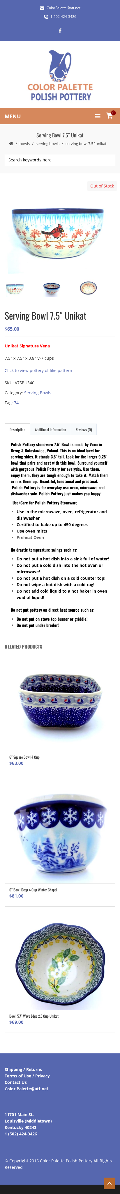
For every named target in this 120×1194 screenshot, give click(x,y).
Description (17, 429)
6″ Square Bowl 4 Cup (24, 757)
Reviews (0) (84, 429)
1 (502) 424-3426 (21, 1134)
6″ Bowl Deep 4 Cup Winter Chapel (33, 890)
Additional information (50, 429)
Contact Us (16, 1082)
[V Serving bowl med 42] (59, 288)
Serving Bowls (47, 143)
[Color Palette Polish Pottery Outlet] (60, 75)
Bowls (25, 143)
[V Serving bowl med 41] (60, 228)
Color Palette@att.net (26, 1088)
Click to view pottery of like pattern (38, 370)
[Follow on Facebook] (60, 30)
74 (16, 402)
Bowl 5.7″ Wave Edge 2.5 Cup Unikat (34, 1016)
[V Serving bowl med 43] (96, 288)
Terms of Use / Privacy (27, 1076)
